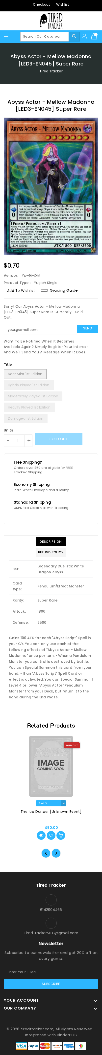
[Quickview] (41, 835)
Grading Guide (64, 290)
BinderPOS (67, 1034)
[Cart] (95, 37)
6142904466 (51, 909)
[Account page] (85, 37)
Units (8, 430)
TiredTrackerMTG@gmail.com (51, 932)
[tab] (51, 541)
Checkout (41, 4)
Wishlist (62, 4)
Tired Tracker (50, 71)
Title (8, 364)
